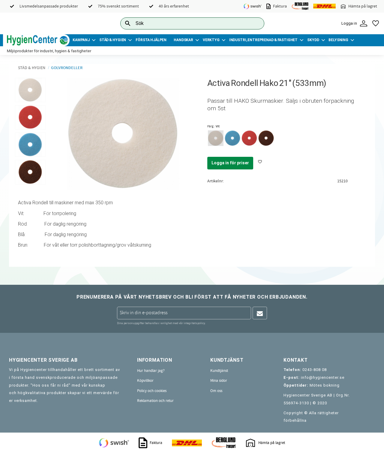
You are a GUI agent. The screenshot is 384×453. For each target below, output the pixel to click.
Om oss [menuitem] (216, 390)
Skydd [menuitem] (313, 40)
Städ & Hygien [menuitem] (112, 40)
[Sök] (255, 23)
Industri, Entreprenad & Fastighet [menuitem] (263, 40)
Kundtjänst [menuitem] (219, 370)
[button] (376, 23)
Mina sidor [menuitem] (218, 380)
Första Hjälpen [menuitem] (151, 40)
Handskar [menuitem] (183, 40)
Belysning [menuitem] (338, 40)
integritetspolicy (194, 323)
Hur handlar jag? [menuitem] (151, 370)
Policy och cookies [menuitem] (151, 390)
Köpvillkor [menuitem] (145, 380)
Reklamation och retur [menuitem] (155, 400)
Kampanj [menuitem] (81, 40)
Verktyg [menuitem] (211, 40)
